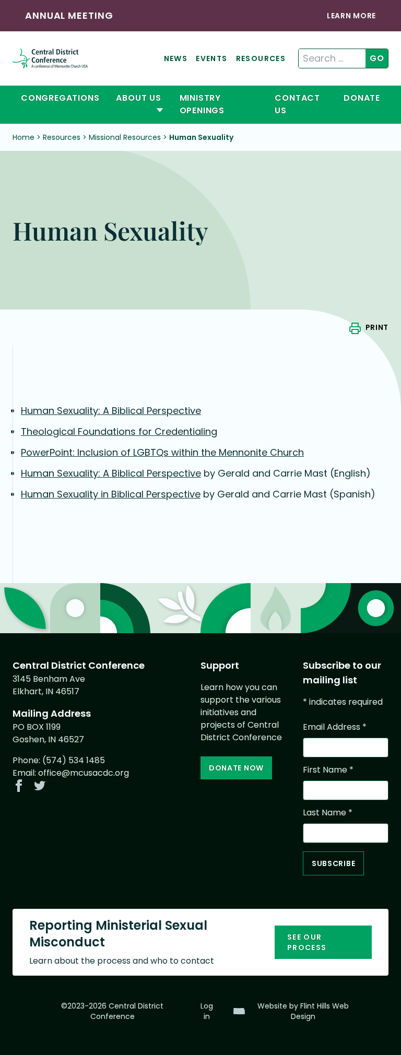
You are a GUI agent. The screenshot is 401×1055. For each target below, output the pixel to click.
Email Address (335, 727)
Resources (261, 58)
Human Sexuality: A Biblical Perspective (111, 410)
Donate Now (236, 768)
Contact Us (297, 104)
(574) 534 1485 (73, 760)
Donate (362, 98)
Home (23, 137)
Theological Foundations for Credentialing (119, 431)
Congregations (60, 98)
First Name (328, 770)
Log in (206, 1011)
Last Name (327, 813)
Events (211, 58)
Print (376, 327)
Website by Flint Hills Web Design (303, 1011)
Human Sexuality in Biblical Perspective (110, 494)
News (176, 58)
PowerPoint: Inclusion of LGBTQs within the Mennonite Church (162, 452)
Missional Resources (125, 137)
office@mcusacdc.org (83, 773)
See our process (307, 942)
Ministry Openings (202, 104)
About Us (138, 98)
